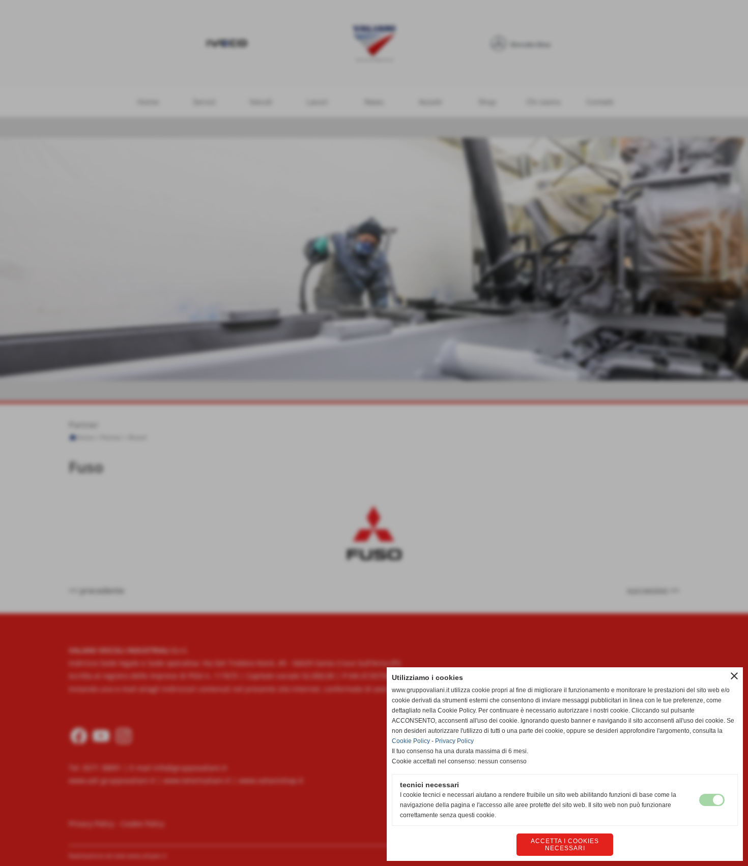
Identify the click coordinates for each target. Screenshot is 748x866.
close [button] (734, 676)
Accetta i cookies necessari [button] (565, 845)
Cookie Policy (411, 741)
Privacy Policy (454, 741)
